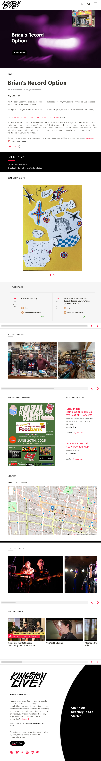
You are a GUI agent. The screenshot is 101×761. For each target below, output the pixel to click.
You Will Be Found (54, 643)
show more (90, 138)
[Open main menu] (95, 4)
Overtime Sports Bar (75, 312)
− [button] (11, 492)
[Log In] (81, 3)
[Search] (88, 3)
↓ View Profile (19, 53)
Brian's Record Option (33, 312)
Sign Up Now (17, 743)
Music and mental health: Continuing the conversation (21, 644)
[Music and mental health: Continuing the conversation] (26, 629)
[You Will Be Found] (64, 629)
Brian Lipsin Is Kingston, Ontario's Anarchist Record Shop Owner (35, 117)
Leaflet (75, 534)
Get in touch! (25, 719)
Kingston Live (77, 433)
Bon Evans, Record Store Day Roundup (77, 445)
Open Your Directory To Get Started (82, 712)
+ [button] (11, 489)
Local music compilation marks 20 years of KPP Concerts (79, 412)
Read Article (71, 427)
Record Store (13, 146)
